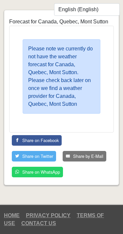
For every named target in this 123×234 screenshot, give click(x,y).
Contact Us (38, 223)
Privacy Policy (48, 215)
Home (12, 215)
